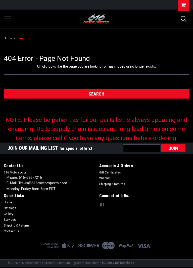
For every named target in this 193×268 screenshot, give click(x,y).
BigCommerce (81, 263)
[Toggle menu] (7, 18)
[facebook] (102, 204)
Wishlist (105, 178)
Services (10, 219)
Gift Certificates (110, 172)
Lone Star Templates (120, 263)
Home (8, 38)
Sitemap (49, 263)
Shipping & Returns (112, 184)
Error (21, 38)
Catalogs (10, 208)
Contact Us (11, 231)
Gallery (8, 214)
